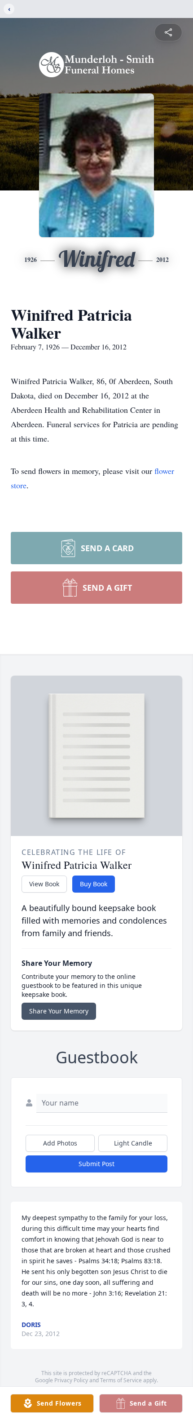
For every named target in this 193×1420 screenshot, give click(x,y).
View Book (44, 884)
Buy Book (93, 884)
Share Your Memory (58, 1011)
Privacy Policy (71, 1380)
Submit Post (96, 1163)
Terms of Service (121, 1380)
